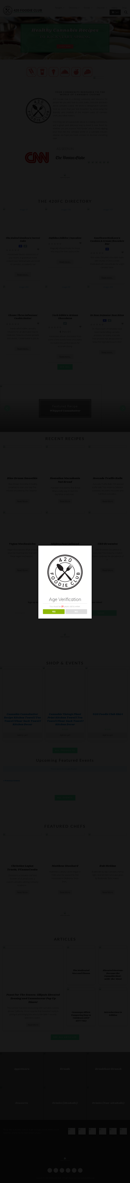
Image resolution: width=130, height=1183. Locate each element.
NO (76, 611)
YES (53, 611)
